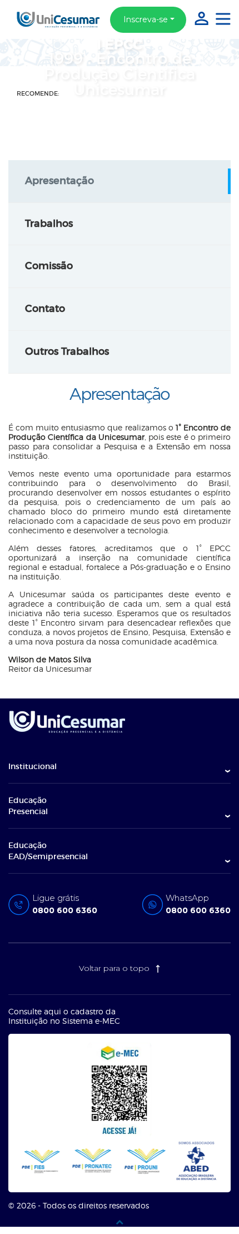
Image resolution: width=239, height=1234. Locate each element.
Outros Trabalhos (67, 351)
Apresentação (59, 181)
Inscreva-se (145, 19)
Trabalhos (49, 223)
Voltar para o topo (115, 968)
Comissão (49, 266)
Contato (45, 309)
